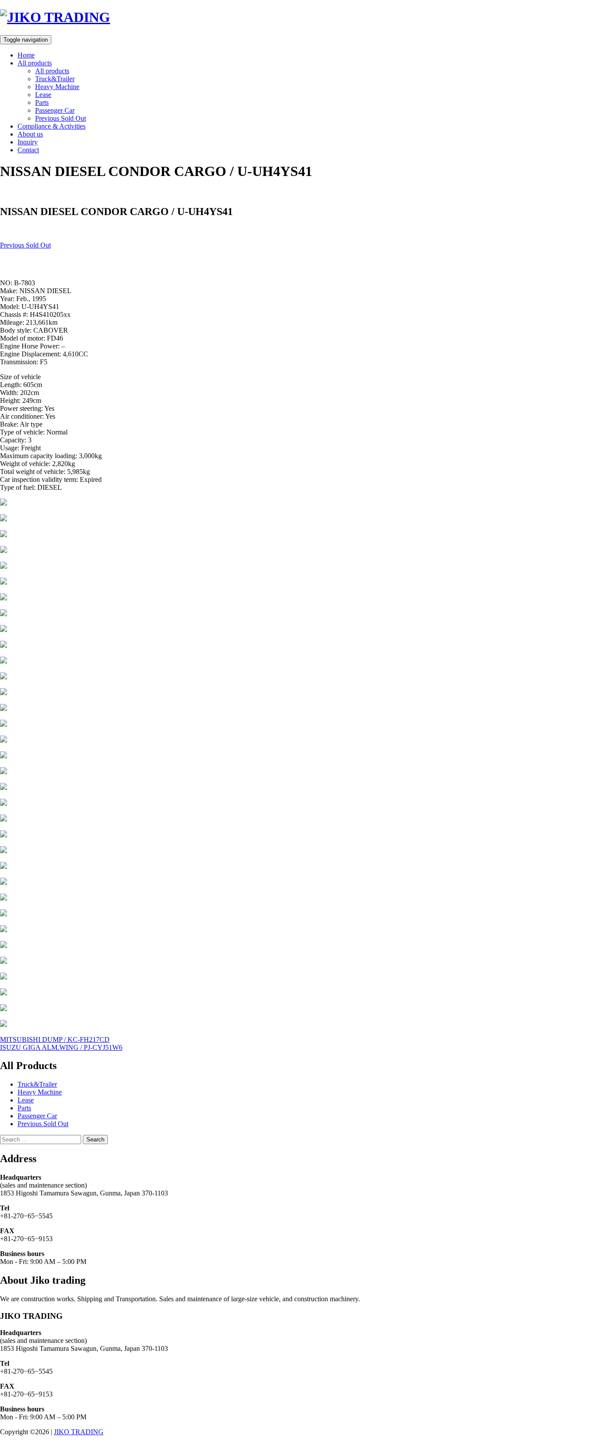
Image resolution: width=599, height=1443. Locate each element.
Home (26, 55)
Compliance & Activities (52, 126)
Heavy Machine (57, 86)
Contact (28, 150)
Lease (43, 94)
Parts (42, 102)
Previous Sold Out (60, 118)
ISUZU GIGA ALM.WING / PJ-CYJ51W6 (61, 1047)
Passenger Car (55, 110)
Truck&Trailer (55, 79)
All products (35, 63)
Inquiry (28, 142)
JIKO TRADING (78, 1432)
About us (30, 134)
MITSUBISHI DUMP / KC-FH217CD (55, 1039)
